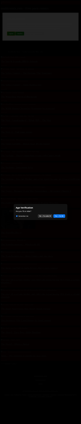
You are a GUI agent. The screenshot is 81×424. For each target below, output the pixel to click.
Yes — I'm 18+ (59, 216)
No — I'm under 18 (45, 216)
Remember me (23, 216)
